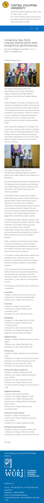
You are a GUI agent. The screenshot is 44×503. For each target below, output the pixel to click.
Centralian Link (16, 51)
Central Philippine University (17, 49)
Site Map (7, 442)
